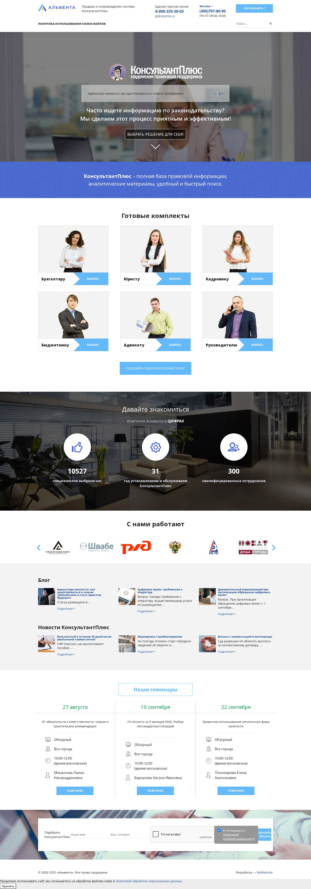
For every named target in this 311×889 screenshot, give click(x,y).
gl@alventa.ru (165, 16)
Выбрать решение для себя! (155, 138)
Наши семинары (155, 693)
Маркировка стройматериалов (160, 641)
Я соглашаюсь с (239, 839)
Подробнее (75, 795)
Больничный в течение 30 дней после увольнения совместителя (84, 643)
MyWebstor (265, 877)
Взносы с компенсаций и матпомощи (245, 641)
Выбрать (93, 283)
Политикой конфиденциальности (239, 841)
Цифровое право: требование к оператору (160, 595)
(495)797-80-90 (213, 11)
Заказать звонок (264, 839)
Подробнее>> (66, 613)
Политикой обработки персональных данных (149, 885)
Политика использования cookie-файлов (72, 24)
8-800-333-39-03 (169, 11)
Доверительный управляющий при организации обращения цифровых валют (244, 597)
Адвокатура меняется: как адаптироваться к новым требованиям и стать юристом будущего (79, 598)
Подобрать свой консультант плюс (155, 373)
